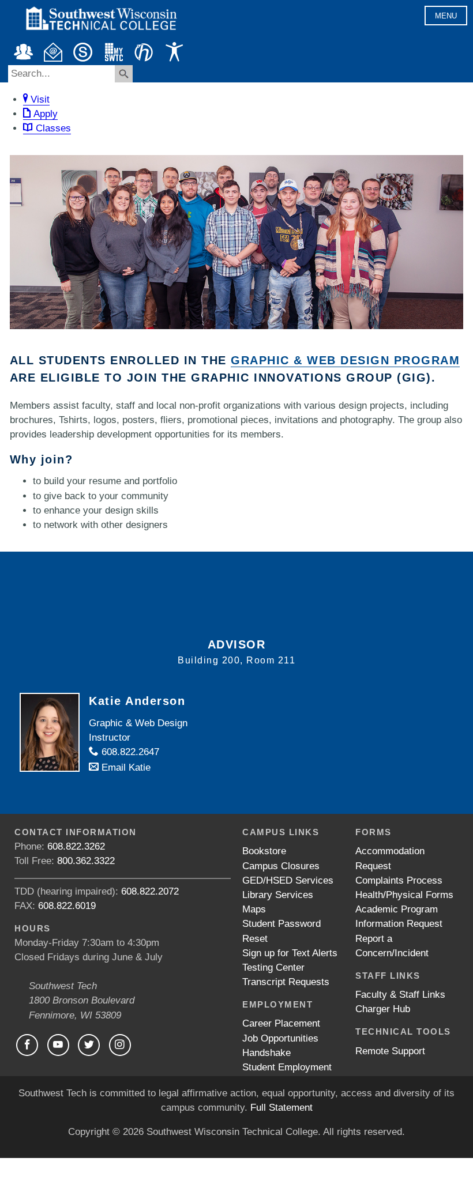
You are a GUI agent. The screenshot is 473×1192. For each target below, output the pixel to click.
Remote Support (390, 1051)
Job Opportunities (280, 1038)
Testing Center (273, 967)
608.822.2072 (150, 891)
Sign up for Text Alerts (289, 953)
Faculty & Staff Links (400, 994)
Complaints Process (398, 880)
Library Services (277, 894)
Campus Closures (281, 866)
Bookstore (264, 851)
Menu (446, 16)
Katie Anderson (137, 701)
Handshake (266, 1052)
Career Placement (281, 1023)
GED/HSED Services (287, 880)
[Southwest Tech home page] (101, 35)
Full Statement (281, 1107)
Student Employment (287, 1067)
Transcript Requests (285, 981)
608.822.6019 (67, 905)
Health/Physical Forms (404, 894)
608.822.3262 (76, 846)
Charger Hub (382, 1009)
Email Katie (125, 767)
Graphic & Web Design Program (345, 360)
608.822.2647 (129, 751)
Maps (254, 909)
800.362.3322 (86, 860)
